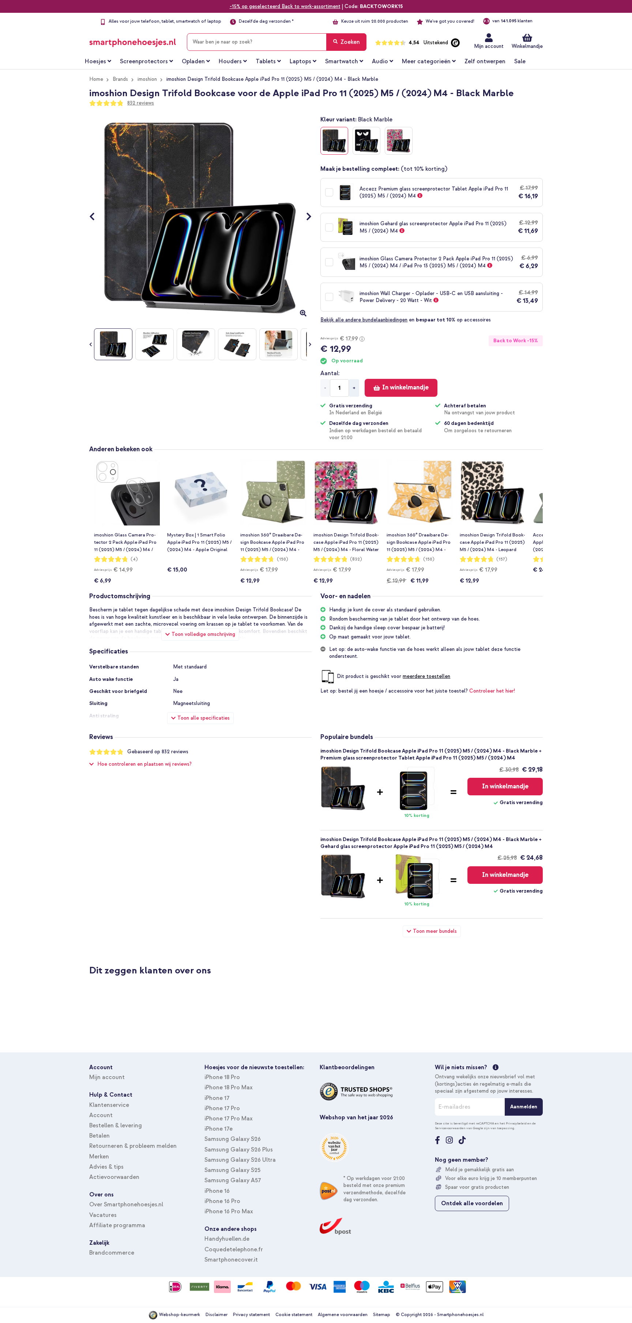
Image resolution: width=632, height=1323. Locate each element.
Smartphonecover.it (231, 1259)
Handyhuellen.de (226, 1239)
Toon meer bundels (435, 931)
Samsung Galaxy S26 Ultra (240, 1160)
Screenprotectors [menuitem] (144, 61)
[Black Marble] (334, 140)
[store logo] (132, 41)
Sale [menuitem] (520, 61)
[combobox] (276, 42)
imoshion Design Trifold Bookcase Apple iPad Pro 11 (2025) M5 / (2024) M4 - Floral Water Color (346, 542)
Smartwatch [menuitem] (341, 61)
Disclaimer (216, 1315)
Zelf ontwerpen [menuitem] (484, 61)
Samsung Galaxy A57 (232, 1180)
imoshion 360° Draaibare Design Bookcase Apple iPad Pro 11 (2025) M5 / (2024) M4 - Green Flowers (272, 542)
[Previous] (95, 217)
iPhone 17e (218, 1128)
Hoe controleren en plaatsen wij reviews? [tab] (144, 764)
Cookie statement (293, 1315)
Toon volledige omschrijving (203, 634)
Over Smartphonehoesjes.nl (126, 1204)
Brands (120, 79)
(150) (282, 559)
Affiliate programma (117, 1225)
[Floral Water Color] (398, 140)
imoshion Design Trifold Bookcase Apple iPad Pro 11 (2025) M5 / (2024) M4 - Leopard (492, 542)
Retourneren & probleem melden (133, 1146)
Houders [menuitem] (230, 61)
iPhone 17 (216, 1098)
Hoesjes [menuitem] (95, 61)
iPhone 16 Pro (222, 1201)
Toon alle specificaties (203, 718)
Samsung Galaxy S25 (232, 1170)
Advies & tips (106, 1167)
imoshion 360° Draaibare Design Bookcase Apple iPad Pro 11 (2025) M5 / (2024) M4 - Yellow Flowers (419, 542)
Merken (99, 1156)
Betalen (99, 1135)
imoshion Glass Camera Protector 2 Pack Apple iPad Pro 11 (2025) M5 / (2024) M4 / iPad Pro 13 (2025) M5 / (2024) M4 (125, 542)
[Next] (305, 217)
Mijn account (489, 46)
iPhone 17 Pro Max (228, 1118)
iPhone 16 (217, 1191)
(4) (134, 559)
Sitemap (381, 1315)
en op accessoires (405, 320)
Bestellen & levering (115, 1125)
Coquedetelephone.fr (233, 1249)
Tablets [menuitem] (266, 61)
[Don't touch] (366, 140)
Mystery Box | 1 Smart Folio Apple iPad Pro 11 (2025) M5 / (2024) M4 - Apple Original (199, 542)
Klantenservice (109, 1105)
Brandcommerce (111, 1252)
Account (101, 1115)
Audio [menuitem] (380, 61)
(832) (356, 559)
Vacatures (103, 1215)
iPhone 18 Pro (222, 1077)
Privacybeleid (516, 1123)
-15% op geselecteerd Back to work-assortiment (285, 6)
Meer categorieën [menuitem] (426, 61)
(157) (501, 559)
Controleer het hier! (492, 691)
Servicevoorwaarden (450, 1128)
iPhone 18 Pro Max (228, 1087)
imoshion (147, 79)
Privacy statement (251, 1315)
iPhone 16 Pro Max (228, 1211)
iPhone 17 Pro (222, 1108)
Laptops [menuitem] (300, 61)
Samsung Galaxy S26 (232, 1139)
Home (96, 79)
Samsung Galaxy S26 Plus (238, 1149)
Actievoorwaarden (114, 1177)
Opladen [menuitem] (193, 61)
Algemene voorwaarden (343, 1315)
